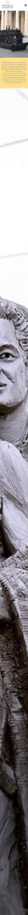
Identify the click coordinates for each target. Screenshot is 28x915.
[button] (25, 5)
